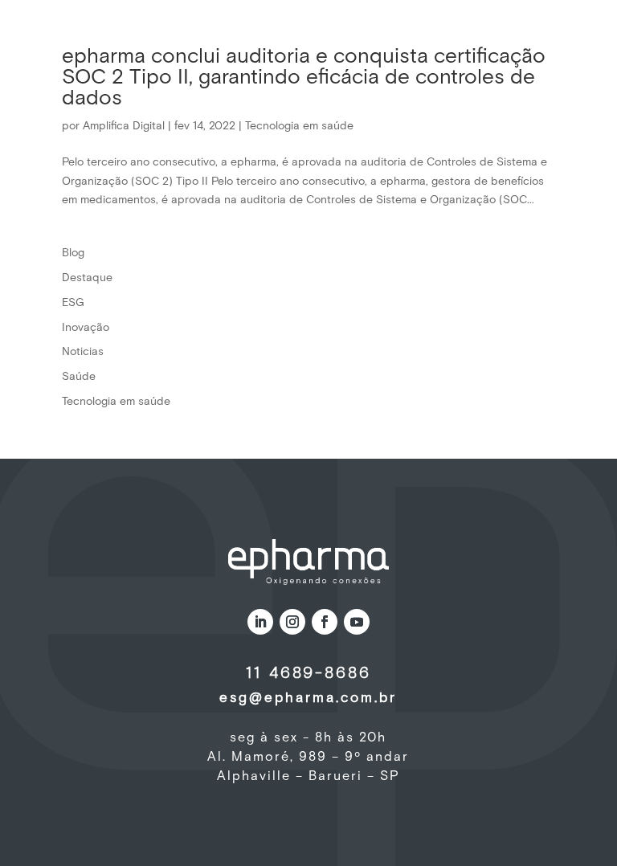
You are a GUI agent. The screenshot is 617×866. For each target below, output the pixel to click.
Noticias (83, 352)
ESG (73, 303)
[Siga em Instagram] (292, 622)
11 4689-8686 (308, 673)
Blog (73, 253)
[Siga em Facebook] (324, 622)
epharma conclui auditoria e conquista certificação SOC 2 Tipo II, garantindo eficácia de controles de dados (303, 77)
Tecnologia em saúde (299, 126)
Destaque (87, 278)
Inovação (85, 328)
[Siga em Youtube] (357, 622)
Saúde (79, 377)
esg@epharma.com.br (308, 698)
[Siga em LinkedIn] (260, 622)
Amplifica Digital (124, 126)
